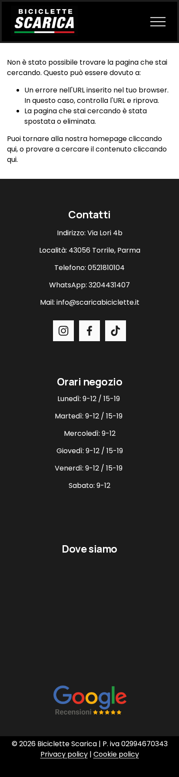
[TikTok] (115, 330)
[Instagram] (63, 330)
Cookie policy (116, 754)
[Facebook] (89, 330)
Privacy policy (64, 754)
